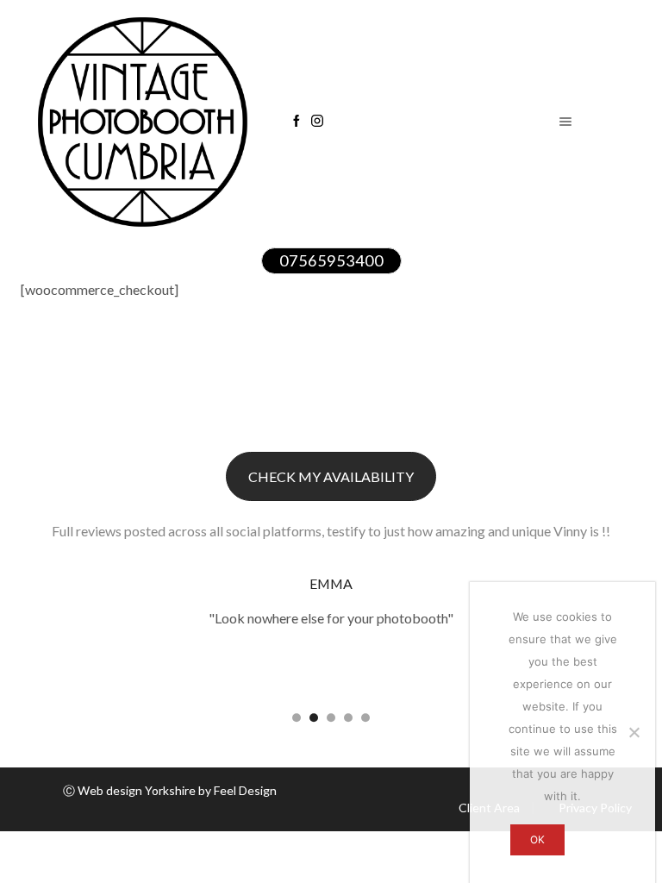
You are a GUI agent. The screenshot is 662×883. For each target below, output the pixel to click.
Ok (537, 839)
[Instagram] (317, 121)
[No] (633, 732)
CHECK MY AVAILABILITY (331, 476)
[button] (296, 717)
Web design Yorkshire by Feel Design (177, 790)
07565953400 (331, 260)
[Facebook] (296, 121)
